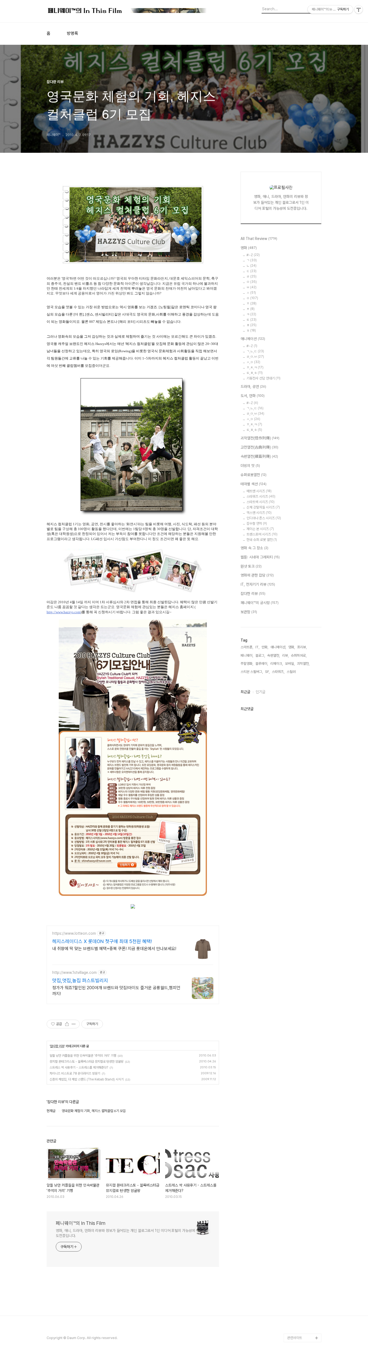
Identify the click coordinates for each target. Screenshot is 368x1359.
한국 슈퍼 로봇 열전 (262, 540)
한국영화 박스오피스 (301, 1329)
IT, (257, 647)
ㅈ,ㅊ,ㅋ (255, 367)
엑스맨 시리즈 (259, 513)
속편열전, (273, 655)
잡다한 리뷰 (57, 1046)
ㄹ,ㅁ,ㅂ (255, 414)
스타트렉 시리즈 (261, 502)
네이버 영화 (295, 1122)
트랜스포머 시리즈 (262, 534)
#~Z (253, 255)
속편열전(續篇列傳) (259, 456)
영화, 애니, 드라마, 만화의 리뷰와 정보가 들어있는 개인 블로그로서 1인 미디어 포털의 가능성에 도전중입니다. (125, 1233)
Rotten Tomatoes (301, 1148)
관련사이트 (294, 1338)
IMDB (291, 1139)
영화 (249, 248)
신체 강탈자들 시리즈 (263, 507)
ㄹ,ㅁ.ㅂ (255, 357)
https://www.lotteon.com (74, 933)
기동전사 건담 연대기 (263, 378)
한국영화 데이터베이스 (302, 1208)
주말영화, (247, 664)
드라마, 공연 (253, 386)
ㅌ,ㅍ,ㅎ (255, 373)
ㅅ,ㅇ (253, 362)
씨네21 (292, 1165)
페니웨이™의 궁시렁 (260, 603)
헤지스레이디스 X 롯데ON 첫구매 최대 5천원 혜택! (102, 941)
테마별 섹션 (253, 484)
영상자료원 (294, 1217)
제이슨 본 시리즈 (260, 529)
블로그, (260, 655)
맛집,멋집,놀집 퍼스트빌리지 (80, 980)
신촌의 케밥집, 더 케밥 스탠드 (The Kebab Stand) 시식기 (87, 1079)
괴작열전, (303, 664)
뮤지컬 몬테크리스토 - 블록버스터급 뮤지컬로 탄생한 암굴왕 (86, 1061)
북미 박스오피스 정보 (301, 1156)
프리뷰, (302, 647)
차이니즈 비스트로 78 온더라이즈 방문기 (75, 1073)
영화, (291, 647)
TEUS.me (294, 1113)
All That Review (259, 238)
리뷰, (285, 655)
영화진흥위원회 (297, 1321)
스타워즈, (278, 672)
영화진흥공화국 (297, 1174)
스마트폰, (247, 647)
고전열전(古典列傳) (259, 447)
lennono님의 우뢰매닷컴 (303, 1195)
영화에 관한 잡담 (257, 575)
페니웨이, (247, 655)
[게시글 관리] (73, 1024)
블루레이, (261, 664)
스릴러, (291, 672)
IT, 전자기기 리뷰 (258, 584)
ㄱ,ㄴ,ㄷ (255, 351)
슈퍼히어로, (299, 655)
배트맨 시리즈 (259, 491)
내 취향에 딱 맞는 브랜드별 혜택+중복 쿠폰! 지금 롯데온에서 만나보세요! (114, 948)
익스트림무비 (296, 1182)
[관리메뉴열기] (359, 9)
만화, (265, 647)
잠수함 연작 (257, 523)
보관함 (249, 612)
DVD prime (296, 1130)
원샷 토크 (251, 566)
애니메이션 (253, 339)
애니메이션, (278, 647)
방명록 (72, 33)
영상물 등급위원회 (299, 1312)
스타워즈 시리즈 (261, 496)
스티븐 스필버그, (252, 672)
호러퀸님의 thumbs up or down (303, 1299)
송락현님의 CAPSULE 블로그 (302, 1247)
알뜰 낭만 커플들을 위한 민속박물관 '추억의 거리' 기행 (83, 1056)
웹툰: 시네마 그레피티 (260, 557)
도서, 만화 (253, 396)
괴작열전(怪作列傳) (260, 438)
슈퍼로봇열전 (253, 475)
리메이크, (276, 664)
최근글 (245, 692)
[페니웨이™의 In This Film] (127, 11)
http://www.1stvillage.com (74, 972)
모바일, (290, 664)
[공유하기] (67, 1024)
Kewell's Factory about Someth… (300, 1264)
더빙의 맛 (250, 465)
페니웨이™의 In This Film (80, 1223)
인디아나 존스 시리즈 (264, 518)
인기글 (260, 692)
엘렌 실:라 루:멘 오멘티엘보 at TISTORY (304, 1230)
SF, (267, 672)
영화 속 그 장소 (254, 548)
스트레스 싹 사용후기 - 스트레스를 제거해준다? (79, 1067)
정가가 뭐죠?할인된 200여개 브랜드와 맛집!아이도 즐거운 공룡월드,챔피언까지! (116, 990)
